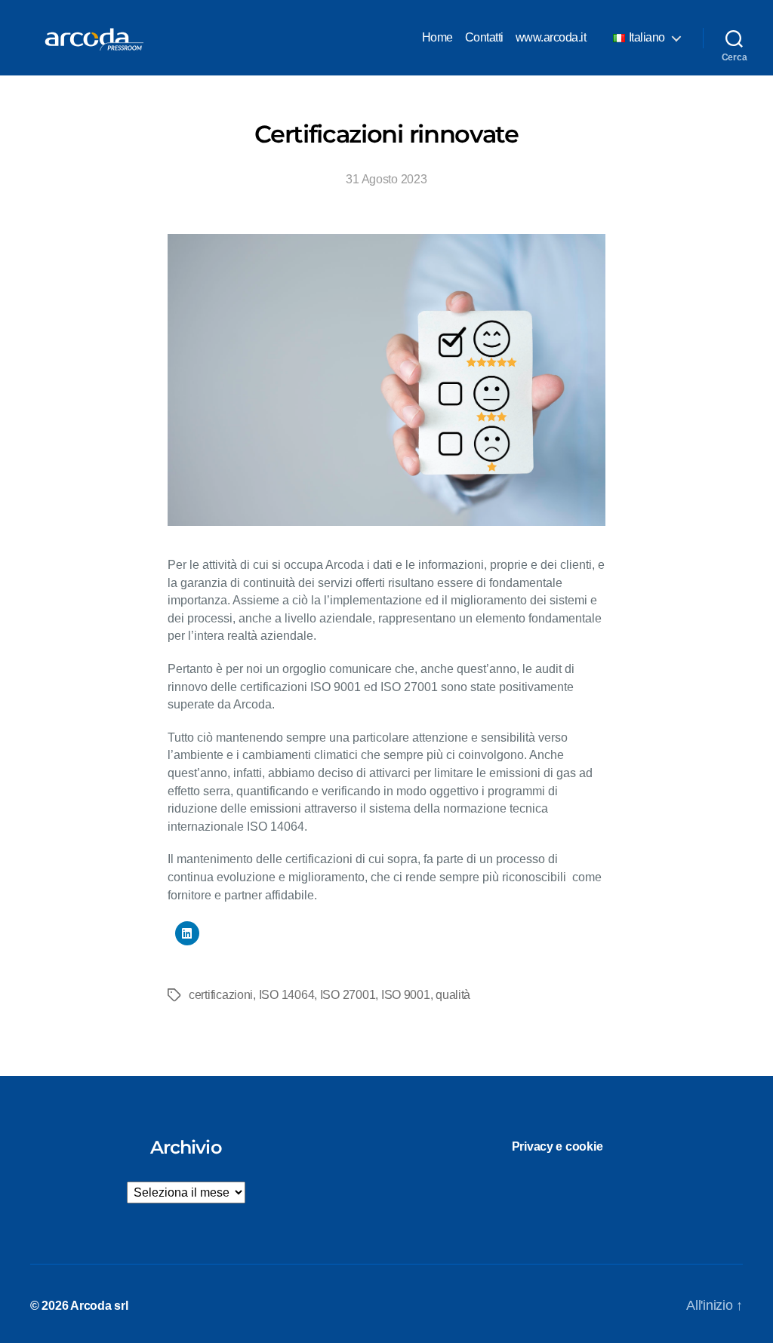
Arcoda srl (99, 1305)
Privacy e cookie (557, 1146)
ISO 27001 (348, 994)
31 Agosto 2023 (386, 179)
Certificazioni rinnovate (386, 134)
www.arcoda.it (551, 37)
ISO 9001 (405, 994)
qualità (453, 994)
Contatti (484, 37)
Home (437, 37)
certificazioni (221, 994)
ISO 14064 (287, 994)
